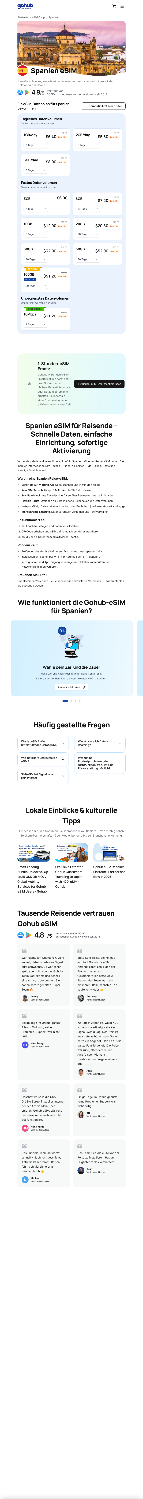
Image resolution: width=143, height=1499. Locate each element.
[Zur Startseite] (27, 6)
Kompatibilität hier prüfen (106, 106)
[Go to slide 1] (65, 701)
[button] (45, 140)
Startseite (22, 17)
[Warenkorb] (114, 6)
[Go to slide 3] (75, 701)
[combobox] (36, 145)
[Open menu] (122, 6)
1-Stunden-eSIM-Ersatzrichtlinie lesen (99, 383)
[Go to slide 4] (80, 701)
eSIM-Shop (38, 17)
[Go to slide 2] (71, 701)
